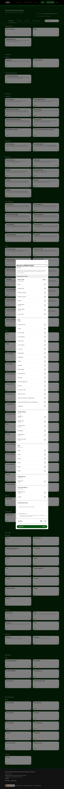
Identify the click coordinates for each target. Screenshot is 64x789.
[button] (32, 526)
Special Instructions (23, 502)
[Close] (46, 261)
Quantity (20, 521)
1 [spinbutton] (43, 521)
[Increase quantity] (45, 521)
